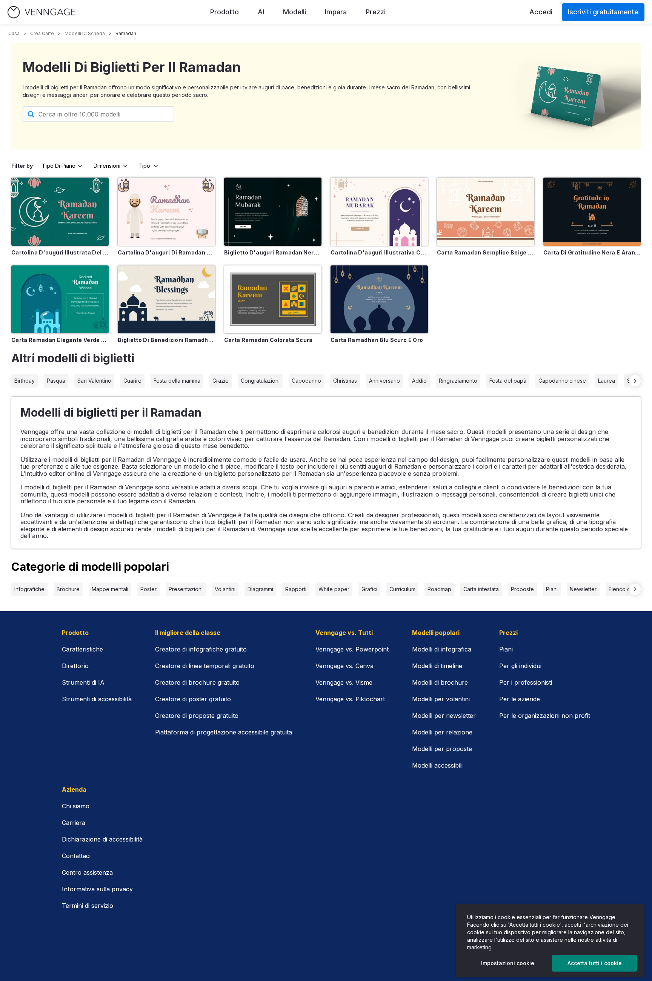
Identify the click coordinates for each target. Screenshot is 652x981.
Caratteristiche (82, 649)
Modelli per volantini (441, 699)
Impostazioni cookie (507, 963)
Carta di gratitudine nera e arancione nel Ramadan (592, 252)
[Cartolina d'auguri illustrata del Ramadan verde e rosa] (60, 212)
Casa (14, 33)
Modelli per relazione (442, 732)
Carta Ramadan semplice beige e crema (485, 252)
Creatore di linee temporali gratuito (204, 666)
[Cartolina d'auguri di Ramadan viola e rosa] (166, 212)
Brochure (68, 589)
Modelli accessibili (437, 765)
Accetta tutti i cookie (594, 963)
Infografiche (29, 589)
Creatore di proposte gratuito (196, 715)
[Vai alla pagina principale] (41, 12)
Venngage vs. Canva (344, 666)
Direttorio (75, 666)
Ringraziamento (458, 380)
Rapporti (295, 589)
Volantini (225, 589)
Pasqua (56, 380)
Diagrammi (260, 589)
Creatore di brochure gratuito (197, 682)
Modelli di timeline (437, 666)
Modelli (294, 12)
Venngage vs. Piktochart (350, 699)
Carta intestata (481, 589)
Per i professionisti (525, 682)
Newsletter (583, 589)
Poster (148, 589)
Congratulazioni (260, 380)
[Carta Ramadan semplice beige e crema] (485, 212)
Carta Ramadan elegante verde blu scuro (60, 340)
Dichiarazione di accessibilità (102, 839)
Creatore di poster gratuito (193, 699)
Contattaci (76, 856)
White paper (333, 589)
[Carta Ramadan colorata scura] (272, 299)
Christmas (345, 380)
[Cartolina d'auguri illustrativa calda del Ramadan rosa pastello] (379, 212)
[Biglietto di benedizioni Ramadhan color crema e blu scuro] (166, 299)
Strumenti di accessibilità (97, 699)
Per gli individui (520, 666)
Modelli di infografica (441, 649)
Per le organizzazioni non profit (544, 715)
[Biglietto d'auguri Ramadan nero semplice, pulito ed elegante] (272, 212)
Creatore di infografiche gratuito (201, 649)
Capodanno (306, 380)
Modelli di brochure (440, 682)
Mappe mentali (110, 589)
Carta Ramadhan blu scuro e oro (377, 340)
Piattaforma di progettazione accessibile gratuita (223, 732)
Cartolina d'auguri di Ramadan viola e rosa (166, 252)
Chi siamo (75, 806)
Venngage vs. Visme (343, 682)
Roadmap (439, 589)
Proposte (522, 589)
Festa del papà (507, 380)
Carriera (73, 822)
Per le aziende (519, 699)
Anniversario (384, 380)
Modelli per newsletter (444, 715)
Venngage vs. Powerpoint (352, 649)
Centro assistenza (87, 872)
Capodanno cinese (562, 380)
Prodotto (224, 12)
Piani (552, 589)
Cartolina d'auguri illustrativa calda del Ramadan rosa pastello (379, 252)
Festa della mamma (177, 380)
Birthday (24, 380)
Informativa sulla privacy (97, 889)
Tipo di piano (58, 165)
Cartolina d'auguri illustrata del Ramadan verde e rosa (60, 252)
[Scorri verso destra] (635, 380)
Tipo (144, 165)
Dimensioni (107, 165)
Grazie (220, 380)
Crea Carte (42, 33)
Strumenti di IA (83, 682)
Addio (419, 380)
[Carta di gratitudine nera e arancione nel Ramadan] (592, 212)
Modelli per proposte (442, 749)
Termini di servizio (87, 905)
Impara (336, 12)
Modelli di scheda (85, 33)
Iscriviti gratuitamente (603, 12)
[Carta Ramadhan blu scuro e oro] (379, 299)
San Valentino (94, 380)
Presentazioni (186, 589)
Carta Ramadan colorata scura (268, 340)
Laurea (606, 380)
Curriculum (402, 589)
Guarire (132, 380)
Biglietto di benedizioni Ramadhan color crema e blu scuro (166, 340)
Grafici (369, 589)
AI (261, 12)
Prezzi (376, 12)
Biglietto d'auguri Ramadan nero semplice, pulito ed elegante (272, 252)
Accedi (540, 12)
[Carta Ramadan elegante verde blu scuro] (60, 299)
